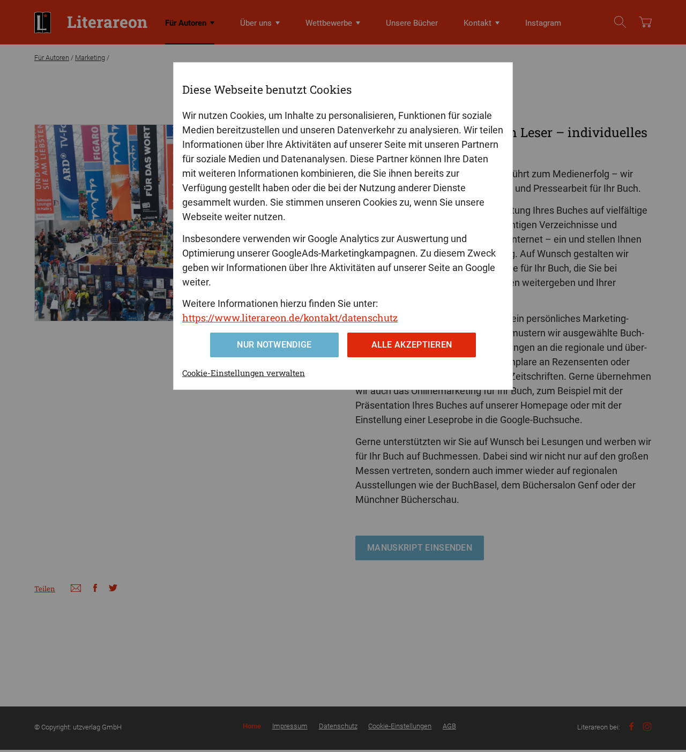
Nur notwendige (274, 345)
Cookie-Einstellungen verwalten (243, 372)
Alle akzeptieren (411, 345)
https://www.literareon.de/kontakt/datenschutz (290, 317)
